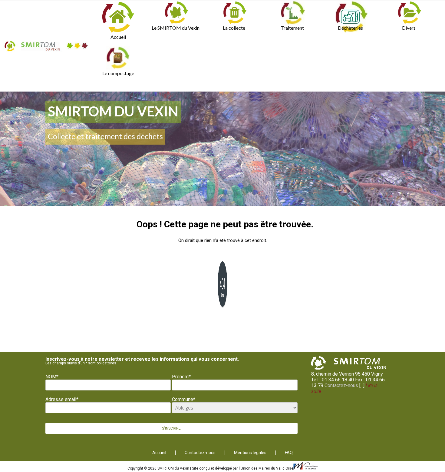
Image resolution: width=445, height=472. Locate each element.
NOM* (51, 377)
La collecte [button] (234, 28)
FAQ (289, 452)
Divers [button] (409, 28)
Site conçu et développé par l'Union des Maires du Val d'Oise (242, 468)
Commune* (183, 399)
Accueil (118, 37)
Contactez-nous (341, 385)
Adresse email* (61, 399)
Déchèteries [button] (350, 28)
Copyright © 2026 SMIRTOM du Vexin (158, 468)
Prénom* (181, 377)
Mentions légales (250, 452)
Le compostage (118, 73)
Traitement (292, 28)
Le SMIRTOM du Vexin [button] (175, 28)
